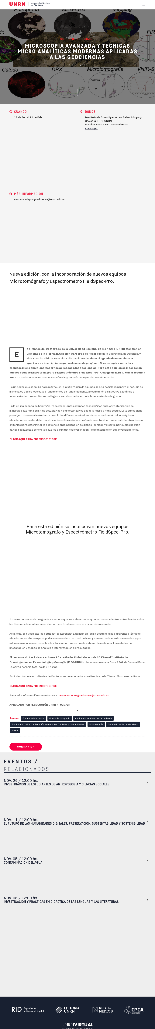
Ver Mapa (91, 128)
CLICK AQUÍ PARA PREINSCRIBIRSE (33, 439)
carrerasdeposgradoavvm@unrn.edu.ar (83, 695)
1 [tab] (77, 710)
